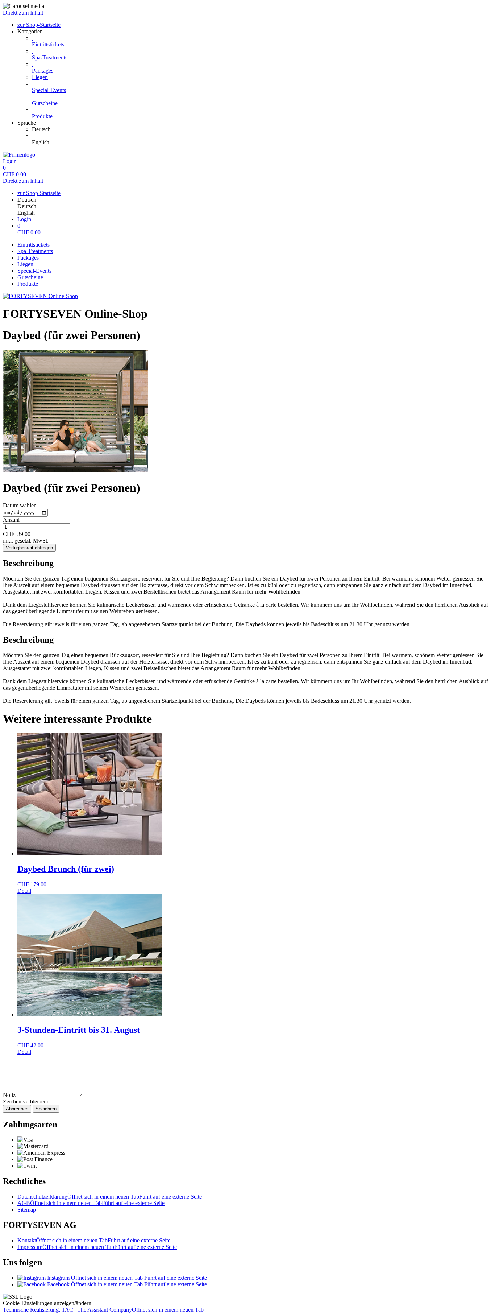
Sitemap (26, 1209)
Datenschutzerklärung (109, 1196)
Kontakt (93, 1240)
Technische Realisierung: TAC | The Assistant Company (103, 1310)
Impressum (97, 1247)
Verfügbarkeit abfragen (29, 547)
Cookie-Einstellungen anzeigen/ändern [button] (47, 1303)
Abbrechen (17, 1108)
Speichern (46, 1108)
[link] (262, 129)
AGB (91, 1203)
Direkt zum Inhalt (23, 12)
